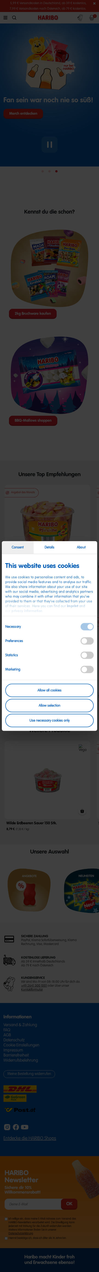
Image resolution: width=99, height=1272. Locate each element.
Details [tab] (50, 547)
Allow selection (49, 705)
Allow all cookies (49, 690)
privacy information (27, 611)
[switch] (87, 641)
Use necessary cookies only (49, 720)
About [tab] (81, 547)
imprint (72, 606)
